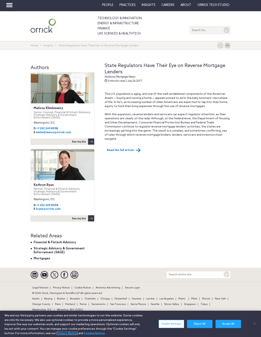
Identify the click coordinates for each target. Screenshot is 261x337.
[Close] (254, 323)
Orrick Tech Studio (213, 5)
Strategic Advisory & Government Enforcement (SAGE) (59, 250)
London (150, 298)
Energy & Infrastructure (118, 23)
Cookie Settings (171, 323)
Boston (61, 298)
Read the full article (120, 150)
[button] (220, 46)
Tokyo (204, 304)
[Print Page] (227, 46)
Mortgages (42, 258)
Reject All (199, 323)
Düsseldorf (121, 298)
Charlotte (90, 298)
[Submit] (226, 30)
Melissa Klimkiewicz (62, 112)
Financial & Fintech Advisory (55, 242)
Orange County (41, 304)
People (107, 5)
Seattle (155, 304)
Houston (137, 298)
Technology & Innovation (120, 18)
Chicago (105, 298)
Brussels (75, 298)
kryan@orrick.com (48, 209)
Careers (167, 5)
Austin (36, 298)
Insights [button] (148, 5)
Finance (104, 28)
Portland (70, 304)
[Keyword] (226, 274)
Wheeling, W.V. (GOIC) (70, 309)
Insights (48, 45)
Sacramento (98, 304)
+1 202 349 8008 (47, 205)
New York (220, 298)
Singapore (190, 304)
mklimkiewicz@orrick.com (53, 132)
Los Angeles (166, 298)
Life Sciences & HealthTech (119, 34)
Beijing (48, 298)
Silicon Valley (171, 304)
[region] (130, 324)
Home (34, 45)
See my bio (79, 141)
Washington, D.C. (42, 309)
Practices (127, 5)
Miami (181, 298)
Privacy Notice (61, 287)
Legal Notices (40, 287)
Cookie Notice (82, 287)
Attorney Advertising (108, 287)
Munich (206, 298)
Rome (83, 304)
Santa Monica (138, 304)
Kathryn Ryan (57, 189)
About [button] (185, 5)
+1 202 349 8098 (47, 128)
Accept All (228, 323)
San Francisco (118, 304)
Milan (194, 298)
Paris (58, 304)
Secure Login (132, 287)
